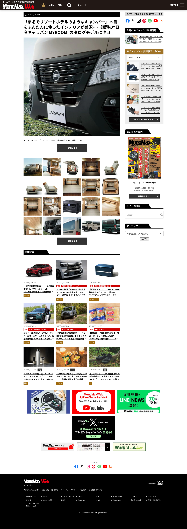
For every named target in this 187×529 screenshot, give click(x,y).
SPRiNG (28, 500)
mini (97, 496)
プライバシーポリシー (69, 490)
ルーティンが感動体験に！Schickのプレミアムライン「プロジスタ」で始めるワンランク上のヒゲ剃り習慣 (39, 378)
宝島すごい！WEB (154, 500)
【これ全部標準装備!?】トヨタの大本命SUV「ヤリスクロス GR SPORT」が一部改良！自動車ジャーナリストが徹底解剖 (39, 290)
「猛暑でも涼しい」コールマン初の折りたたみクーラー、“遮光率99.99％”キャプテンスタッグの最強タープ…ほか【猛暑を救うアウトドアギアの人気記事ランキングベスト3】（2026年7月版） (104, 296)
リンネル (134, 496)
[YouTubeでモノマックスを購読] (156, 22)
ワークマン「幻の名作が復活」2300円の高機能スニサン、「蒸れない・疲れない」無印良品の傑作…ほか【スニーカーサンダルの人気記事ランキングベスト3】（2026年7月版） (151, 110)
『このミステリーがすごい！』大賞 (32, 504)
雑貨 (25, 383)
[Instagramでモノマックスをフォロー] (139, 22)
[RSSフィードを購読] (161, 22)
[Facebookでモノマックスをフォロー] (128, 22)
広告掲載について (95, 490)
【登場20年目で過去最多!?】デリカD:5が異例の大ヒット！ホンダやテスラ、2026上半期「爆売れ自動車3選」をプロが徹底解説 (71, 337)
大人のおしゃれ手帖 (67, 496)
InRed (45, 496)
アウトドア (94, 299)
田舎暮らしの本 (136, 500)
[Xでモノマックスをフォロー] (133, 22)
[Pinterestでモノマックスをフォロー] (144, 22)
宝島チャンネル (31, 496)
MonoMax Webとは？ (32, 490)
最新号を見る (143, 196)
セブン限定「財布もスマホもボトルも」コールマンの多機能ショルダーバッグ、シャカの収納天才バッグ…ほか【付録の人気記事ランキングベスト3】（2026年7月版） (151, 66)
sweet (80, 496)
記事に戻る (72, 148)
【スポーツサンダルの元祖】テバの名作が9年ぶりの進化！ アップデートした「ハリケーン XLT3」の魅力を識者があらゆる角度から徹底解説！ (104, 379)
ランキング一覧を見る (143, 119)
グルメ (92, 342)
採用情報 (54, 490)
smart (98, 500)
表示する (144, 239)
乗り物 (26, 295)
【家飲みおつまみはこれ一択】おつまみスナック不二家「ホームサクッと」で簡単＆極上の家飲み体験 (71, 376)
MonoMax (81, 500)
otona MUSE (47, 500)
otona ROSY (152, 496)
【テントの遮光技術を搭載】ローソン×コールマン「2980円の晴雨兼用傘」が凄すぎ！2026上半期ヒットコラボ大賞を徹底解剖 (151, 88)
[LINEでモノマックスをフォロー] (150, 22)
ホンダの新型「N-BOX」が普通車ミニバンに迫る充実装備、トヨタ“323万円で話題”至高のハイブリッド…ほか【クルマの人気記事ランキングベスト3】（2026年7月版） (71, 295)
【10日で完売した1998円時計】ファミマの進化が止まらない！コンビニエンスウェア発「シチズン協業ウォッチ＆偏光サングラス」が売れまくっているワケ (151, 99)
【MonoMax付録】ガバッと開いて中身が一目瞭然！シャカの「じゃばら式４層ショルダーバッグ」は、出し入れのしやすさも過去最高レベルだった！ (151, 39)
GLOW (63, 500)
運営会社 (45, 490)
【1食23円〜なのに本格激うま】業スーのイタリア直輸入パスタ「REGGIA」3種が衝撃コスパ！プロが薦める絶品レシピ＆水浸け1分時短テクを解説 (104, 339)
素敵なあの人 (117, 496)
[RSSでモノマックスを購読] (111, 467)
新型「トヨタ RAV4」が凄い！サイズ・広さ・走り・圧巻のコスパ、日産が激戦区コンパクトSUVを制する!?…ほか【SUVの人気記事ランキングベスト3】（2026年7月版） (39, 339)
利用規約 (83, 490)
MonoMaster (117, 500)
